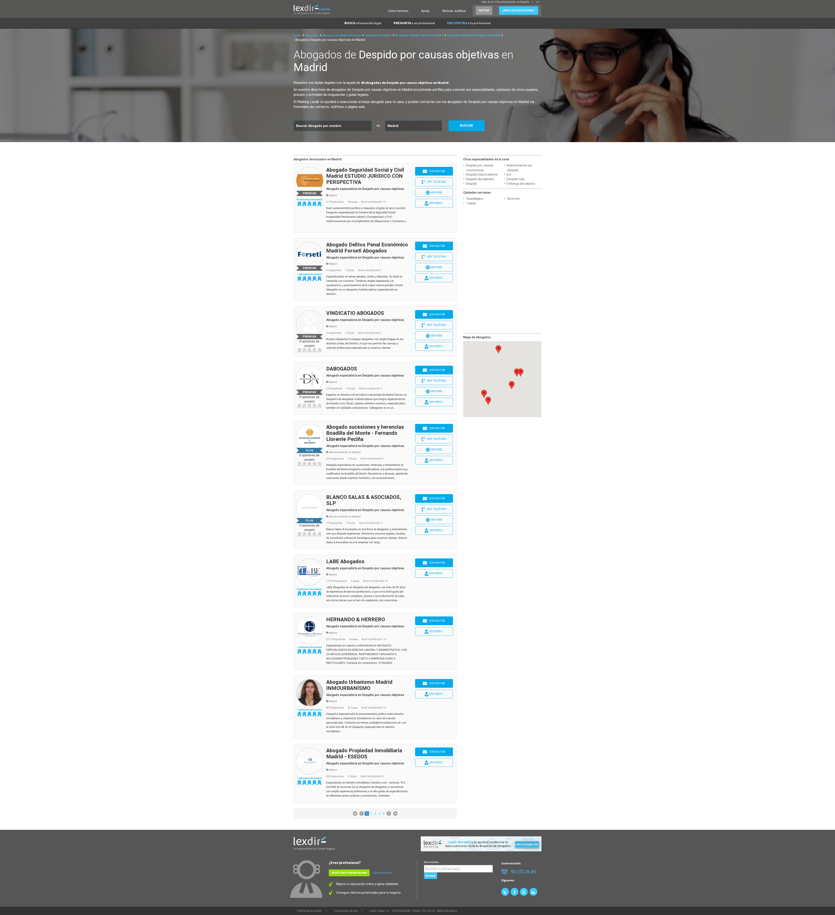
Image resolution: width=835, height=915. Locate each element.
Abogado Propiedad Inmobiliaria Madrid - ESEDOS (364, 753)
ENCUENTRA (469, 23)
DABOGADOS (341, 369)
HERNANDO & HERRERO (355, 619)
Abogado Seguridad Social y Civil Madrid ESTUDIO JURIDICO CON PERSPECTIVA (365, 176)
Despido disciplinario (480, 179)
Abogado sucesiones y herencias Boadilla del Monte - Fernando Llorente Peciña (365, 433)
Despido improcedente (482, 174)
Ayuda (425, 11)
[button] (484, 394)
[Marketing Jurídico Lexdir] (481, 843)
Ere (509, 174)
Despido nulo (515, 179)
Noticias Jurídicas (454, 11)
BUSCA (362, 23)
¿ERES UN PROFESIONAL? (518, 10)
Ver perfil (435, 203)
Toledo (471, 203)
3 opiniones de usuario (309, 589)
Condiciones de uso (345, 910)
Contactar (436, 171)
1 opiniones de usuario (309, 274)
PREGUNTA (414, 23)
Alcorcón (513, 198)
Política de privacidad (309, 910)
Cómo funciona (398, 11)
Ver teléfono (435, 181)
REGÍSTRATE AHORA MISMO (349, 873)
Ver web (436, 192)
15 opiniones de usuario (309, 199)
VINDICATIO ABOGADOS (355, 313)
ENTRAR (484, 10)
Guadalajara (474, 198)
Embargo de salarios (521, 183)
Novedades (431, 862)
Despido (471, 183)
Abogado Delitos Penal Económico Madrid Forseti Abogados (367, 248)
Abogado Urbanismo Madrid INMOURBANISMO (359, 685)
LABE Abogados (345, 561)
